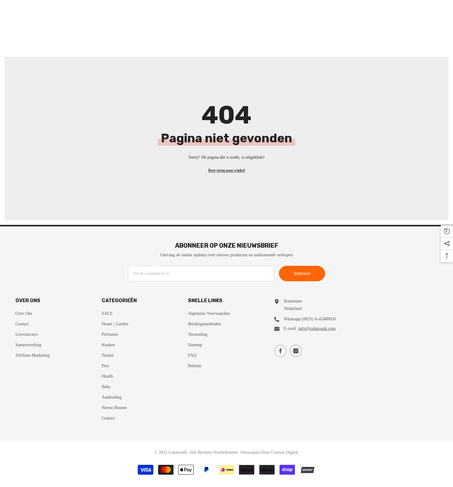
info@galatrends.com (317, 328)
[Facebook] (280, 351)
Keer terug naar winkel (226, 170)
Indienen (302, 273)
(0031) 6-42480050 (319, 319)
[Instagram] (296, 351)
